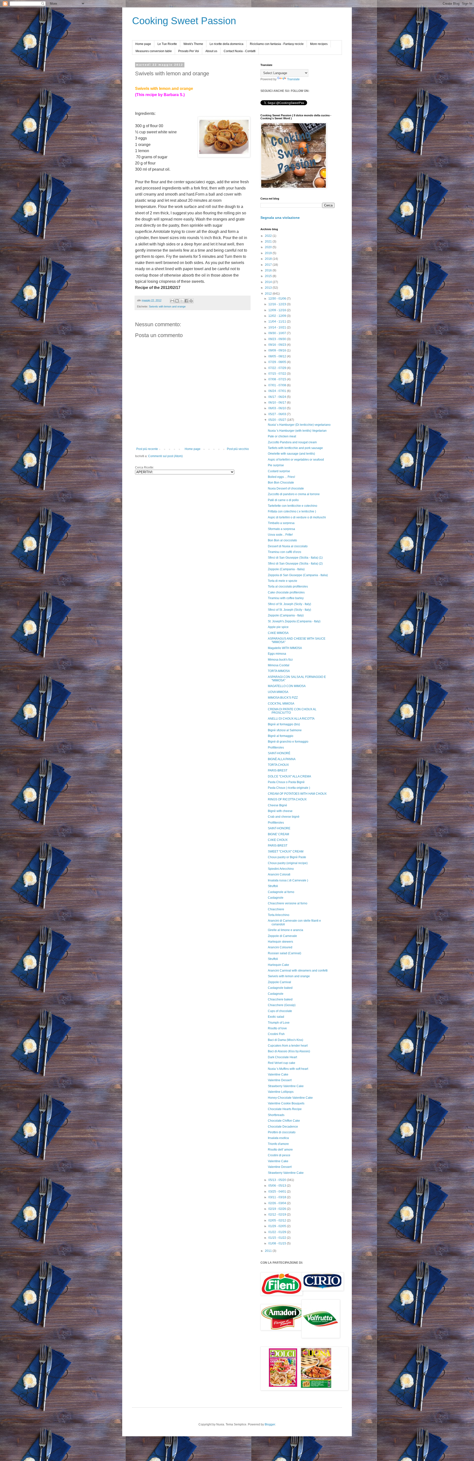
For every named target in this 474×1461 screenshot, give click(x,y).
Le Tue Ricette (167, 44)
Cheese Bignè (277, 805)
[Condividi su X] (181, 300)
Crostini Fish (276, 1034)
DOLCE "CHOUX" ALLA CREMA (289, 776)
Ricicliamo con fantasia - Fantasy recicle (277, 44)
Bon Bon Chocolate (281, 482)
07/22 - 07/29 (277, 368)
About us (211, 51)
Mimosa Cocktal (278, 665)
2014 (269, 282)
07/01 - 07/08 (277, 385)
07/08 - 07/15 (277, 379)
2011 (269, 1251)
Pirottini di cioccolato (282, 1132)
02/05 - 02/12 (277, 1220)
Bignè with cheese (280, 811)
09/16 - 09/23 (277, 344)
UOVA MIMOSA (278, 692)
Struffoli (273, 886)
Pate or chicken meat (282, 436)
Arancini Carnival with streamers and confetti (298, 970)
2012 (269, 293)
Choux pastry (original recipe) (288, 863)
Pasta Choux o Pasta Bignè (286, 782)
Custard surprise (279, 471)
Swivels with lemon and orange (167, 306)
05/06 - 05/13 (277, 1185)
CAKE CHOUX (278, 840)
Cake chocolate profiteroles (286, 592)
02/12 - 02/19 (277, 1214)
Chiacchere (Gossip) (282, 1005)
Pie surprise (276, 465)
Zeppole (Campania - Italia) (286, 569)
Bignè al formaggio (280, 736)
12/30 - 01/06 (277, 298)
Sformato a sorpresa (281, 529)
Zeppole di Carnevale (282, 936)
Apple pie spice (278, 627)
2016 (269, 270)
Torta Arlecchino (278, 915)
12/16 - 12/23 (277, 304)
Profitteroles (276, 747)
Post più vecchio (238, 449)
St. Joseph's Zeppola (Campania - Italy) (294, 621)
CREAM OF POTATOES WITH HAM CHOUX (297, 793)
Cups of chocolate (280, 1011)
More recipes (319, 44)
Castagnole (275, 897)
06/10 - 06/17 (277, 402)
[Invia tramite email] (172, 300)
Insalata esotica (278, 1138)
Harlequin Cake (278, 965)
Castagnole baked (280, 988)
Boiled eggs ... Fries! (281, 477)
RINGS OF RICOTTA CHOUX (287, 799)
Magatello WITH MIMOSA (285, 648)
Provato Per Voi (188, 51)
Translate (293, 79)
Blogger (270, 1424)
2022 (269, 236)
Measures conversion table (154, 51)
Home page (143, 44)
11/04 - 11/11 (277, 321)
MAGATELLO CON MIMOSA (287, 686)
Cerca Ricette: (144, 467)
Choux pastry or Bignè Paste (287, 857)
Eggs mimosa (277, 653)
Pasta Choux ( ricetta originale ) (289, 788)
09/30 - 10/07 (277, 333)
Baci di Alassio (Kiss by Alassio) (289, 1051)
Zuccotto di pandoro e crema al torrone (294, 494)
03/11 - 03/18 (277, 1197)
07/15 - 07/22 (277, 373)
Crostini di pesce (279, 1155)
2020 (269, 247)
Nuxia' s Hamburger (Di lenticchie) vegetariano (299, 424)
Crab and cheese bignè (283, 816)
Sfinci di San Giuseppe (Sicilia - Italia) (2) (295, 563)
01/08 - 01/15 (277, 1243)
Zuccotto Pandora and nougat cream (292, 442)
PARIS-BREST (277, 770)
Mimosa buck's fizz (280, 659)
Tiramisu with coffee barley (286, 598)
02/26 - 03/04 (277, 1203)
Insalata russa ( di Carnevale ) (288, 880)
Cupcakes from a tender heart (288, 1045)
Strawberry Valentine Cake (286, 1086)
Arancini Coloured (280, 947)
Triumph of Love (279, 1022)
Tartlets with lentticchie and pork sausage (295, 448)
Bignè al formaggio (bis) (284, 724)
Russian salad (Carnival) (284, 953)
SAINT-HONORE (279, 828)
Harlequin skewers (280, 941)
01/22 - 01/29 (277, 1232)
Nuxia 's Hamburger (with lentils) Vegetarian (297, 430)
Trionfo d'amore (278, 1144)
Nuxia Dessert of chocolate (286, 488)
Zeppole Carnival (279, 982)
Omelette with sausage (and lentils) (291, 453)
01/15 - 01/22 (277, 1237)
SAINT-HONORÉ (279, 753)
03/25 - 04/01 (277, 1191)
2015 (269, 276)
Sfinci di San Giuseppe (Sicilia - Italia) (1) (295, 557)
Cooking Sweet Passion (184, 20)
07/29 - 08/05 (277, 362)
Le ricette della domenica (226, 44)
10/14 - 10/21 (277, 327)
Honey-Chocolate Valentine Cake (290, 1097)
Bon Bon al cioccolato (282, 540)
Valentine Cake (278, 1074)
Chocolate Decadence (283, 1126)
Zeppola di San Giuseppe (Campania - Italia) (298, 575)
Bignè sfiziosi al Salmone (285, 730)
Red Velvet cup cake (281, 1063)
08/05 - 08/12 (277, 356)
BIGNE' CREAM (278, 834)
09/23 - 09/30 (277, 339)
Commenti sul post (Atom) (165, 456)
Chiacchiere (276, 909)
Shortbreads (276, 1115)
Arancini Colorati (279, 874)
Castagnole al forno (281, 892)
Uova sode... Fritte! (280, 534)
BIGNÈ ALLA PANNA (282, 759)
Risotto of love (277, 1028)
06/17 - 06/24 (277, 397)
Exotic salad (276, 1016)
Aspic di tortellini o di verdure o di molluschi (297, 517)
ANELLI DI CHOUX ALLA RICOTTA (291, 718)
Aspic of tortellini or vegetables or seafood (296, 459)
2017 (269, 264)
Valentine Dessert (280, 1080)
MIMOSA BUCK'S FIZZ (283, 697)
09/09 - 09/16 (277, 350)
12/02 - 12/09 (277, 316)
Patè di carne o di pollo (283, 500)
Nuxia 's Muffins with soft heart (288, 1069)
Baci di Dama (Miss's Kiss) (285, 1040)
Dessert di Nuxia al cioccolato (288, 546)
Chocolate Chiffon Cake (284, 1120)
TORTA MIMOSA (279, 671)
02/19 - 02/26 (277, 1209)
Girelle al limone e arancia (285, 930)
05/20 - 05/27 (277, 420)
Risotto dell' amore (280, 1149)
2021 (269, 241)
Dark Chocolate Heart (282, 1057)
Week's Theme (193, 44)
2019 (269, 253)
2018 (269, 259)
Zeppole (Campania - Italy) (286, 615)
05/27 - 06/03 (277, 414)
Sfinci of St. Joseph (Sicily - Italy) (289, 604)
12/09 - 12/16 (277, 310)
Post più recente (147, 449)
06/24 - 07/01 (277, 391)
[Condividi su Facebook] (186, 300)
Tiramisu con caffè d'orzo (284, 552)
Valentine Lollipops (281, 1092)
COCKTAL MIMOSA (281, 703)
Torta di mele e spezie (282, 581)
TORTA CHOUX (278, 765)
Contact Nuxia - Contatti (240, 51)
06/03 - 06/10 (277, 408)
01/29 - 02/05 (277, 1226)
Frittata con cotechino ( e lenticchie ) (292, 511)
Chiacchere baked (280, 999)
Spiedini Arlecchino (281, 869)
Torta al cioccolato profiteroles (288, 586)
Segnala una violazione (280, 218)
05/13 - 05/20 (277, 1180)
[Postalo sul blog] (177, 300)
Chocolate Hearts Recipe (285, 1109)
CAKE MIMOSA (278, 633)
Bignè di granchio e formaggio (288, 741)
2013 (269, 287)
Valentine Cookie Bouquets (286, 1103)
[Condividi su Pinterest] (191, 300)
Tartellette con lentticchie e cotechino (292, 505)
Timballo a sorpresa (281, 523)
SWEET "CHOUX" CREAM (285, 851)
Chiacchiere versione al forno (287, 903)
